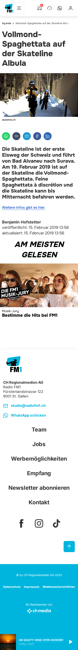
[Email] (27, 136)
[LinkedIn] (48, 136)
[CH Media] (39, 610)
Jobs (39, 444)
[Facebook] (37, 136)
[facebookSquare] (21, 523)
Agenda (6, 23)
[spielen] (70, 642)
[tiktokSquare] (56, 523)
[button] (59, 8)
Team (39, 429)
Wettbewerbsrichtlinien (59, 586)
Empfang (39, 473)
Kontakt (39, 502)
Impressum (31, 586)
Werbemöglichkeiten (39, 458)
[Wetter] (49, 8)
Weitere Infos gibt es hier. (23, 207)
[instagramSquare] (39, 523)
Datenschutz (12, 586)
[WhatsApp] (6, 136)
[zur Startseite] (9, 8)
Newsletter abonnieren (39, 487)
